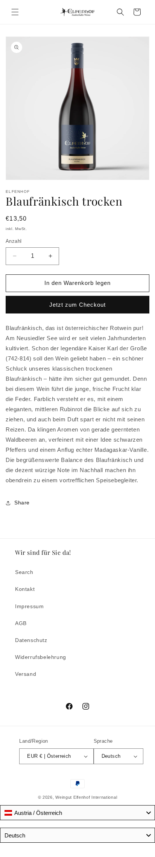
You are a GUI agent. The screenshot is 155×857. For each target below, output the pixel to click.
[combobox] (77, 812)
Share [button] (22, 503)
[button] (15, 12)
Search (24, 572)
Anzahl (13, 241)
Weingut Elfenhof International (86, 797)
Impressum (29, 606)
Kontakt (25, 589)
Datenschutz (31, 640)
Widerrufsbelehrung (40, 657)
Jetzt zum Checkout (77, 304)
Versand (25, 674)
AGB (21, 623)
